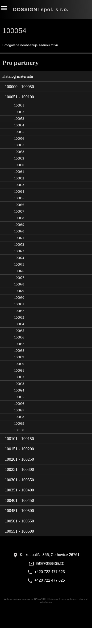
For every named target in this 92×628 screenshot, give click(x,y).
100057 (19, 145)
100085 (19, 331)
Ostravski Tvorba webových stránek (67, 599)
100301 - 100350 (19, 479)
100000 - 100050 (19, 86)
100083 (19, 317)
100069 (19, 225)
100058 (19, 152)
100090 (19, 364)
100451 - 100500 (19, 510)
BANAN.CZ (40, 599)
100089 (19, 357)
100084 (19, 324)
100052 (19, 112)
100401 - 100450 (19, 500)
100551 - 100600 (19, 531)
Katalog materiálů (17, 76)
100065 (19, 198)
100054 (19, 125)
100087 (19, 344)
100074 (19, 258)
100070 (19, 231)
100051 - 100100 (19, 96)
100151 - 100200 (19, 448)
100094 (19, 390)
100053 (19, 118)
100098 (19, 417)
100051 (19, 105)
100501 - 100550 (19, 521)
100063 (19, 185)
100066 (19, 205)
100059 (19, 158)
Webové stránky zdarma (17, 599)
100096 (19, 403)
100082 (19, 311)
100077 (19, 278)
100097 (19, 410)
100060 (19, 165)
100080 (19, 297)
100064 (19, 191)
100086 (19, 337)
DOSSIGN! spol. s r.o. (41, 9)
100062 (19, 178)
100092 (19, 377)
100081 (19, 304)
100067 (19, 211)
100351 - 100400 (19, 490)
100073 (19, 251)
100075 (19, 264)
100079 (19, 291)
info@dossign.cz (50, 563)
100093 (19, 384)
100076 (19, 271)
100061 (19, 172)
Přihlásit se (46, 602)
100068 (19, 218)
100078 (19, 284)
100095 (19, 397)
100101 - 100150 (19, 438)
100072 (19, 244)
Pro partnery (20, 62)
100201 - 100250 (19, 459)
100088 (19, 350)
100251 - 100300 (19, 469)
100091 (19, 370)
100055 (19, 132)
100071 (19, 238)
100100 (19, 430)
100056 (19, 138)
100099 (19, 423)
